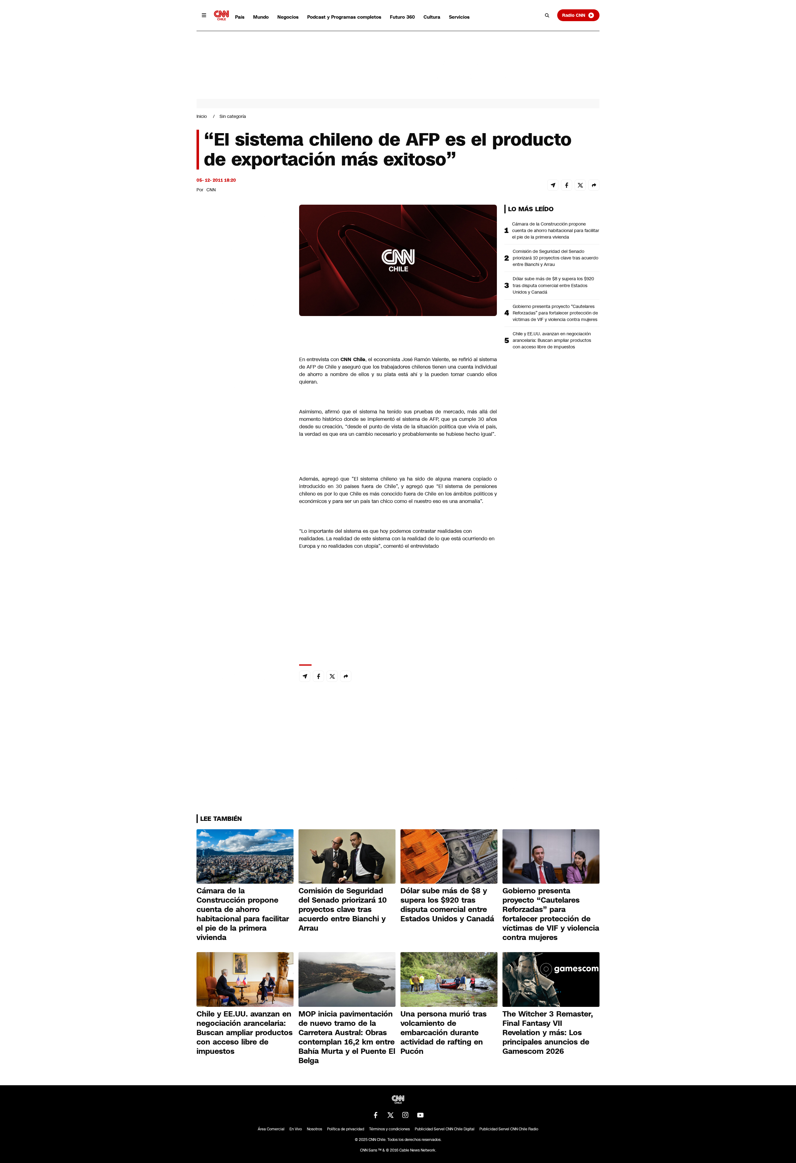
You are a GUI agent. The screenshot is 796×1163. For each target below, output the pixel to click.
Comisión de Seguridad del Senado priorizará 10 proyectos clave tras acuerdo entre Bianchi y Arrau (555, 257)
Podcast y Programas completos (344, 17)
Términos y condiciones (389, 1129)
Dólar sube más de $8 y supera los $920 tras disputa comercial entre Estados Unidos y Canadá (553, 285)
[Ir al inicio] (221, 15)
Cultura (431, 17)
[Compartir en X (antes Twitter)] (580, 185)
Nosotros (314, 1129)
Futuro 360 (402, 17)
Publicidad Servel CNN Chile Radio (508, 1129)
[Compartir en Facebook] (566, 185)
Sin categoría (233, 116)
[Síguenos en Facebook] (376, 1115)
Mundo (261, 17)
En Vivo (295, 1129)
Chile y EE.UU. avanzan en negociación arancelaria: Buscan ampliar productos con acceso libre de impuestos (552, 340)
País (239, 17)
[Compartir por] (593, 185)
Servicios (459, 17)
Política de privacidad (345, 1129)
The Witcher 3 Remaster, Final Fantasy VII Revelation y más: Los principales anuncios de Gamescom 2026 (547, 1033)
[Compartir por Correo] (552, 185)
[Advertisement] (243, 561)
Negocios (287, 17)
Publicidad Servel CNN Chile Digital (444, 1129)
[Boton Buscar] (547, 15)
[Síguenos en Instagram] (405, 1115)
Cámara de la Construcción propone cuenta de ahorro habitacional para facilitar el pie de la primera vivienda (555, 230)
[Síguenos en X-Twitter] (391, 1115)
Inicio (202, 116)
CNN (211, 190)
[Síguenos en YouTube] (420, 1115)
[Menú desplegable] (204, 15)
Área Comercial (271, 1129)
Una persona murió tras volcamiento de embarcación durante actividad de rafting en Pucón (443, 1033)
